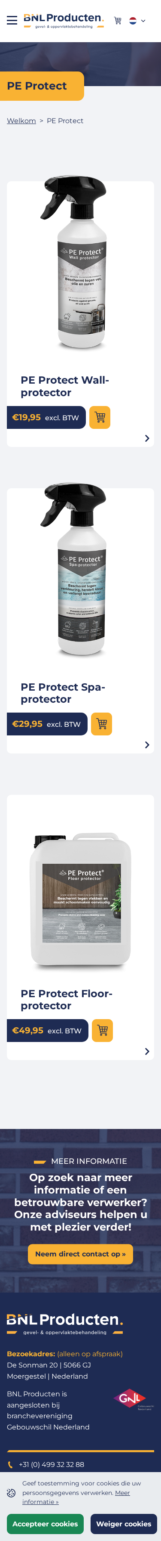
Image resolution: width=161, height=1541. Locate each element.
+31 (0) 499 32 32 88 (50, 1464)
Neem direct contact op (77, 1254)
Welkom (21, 121)
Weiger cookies (124, 1524)
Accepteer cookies (45, 1524)
